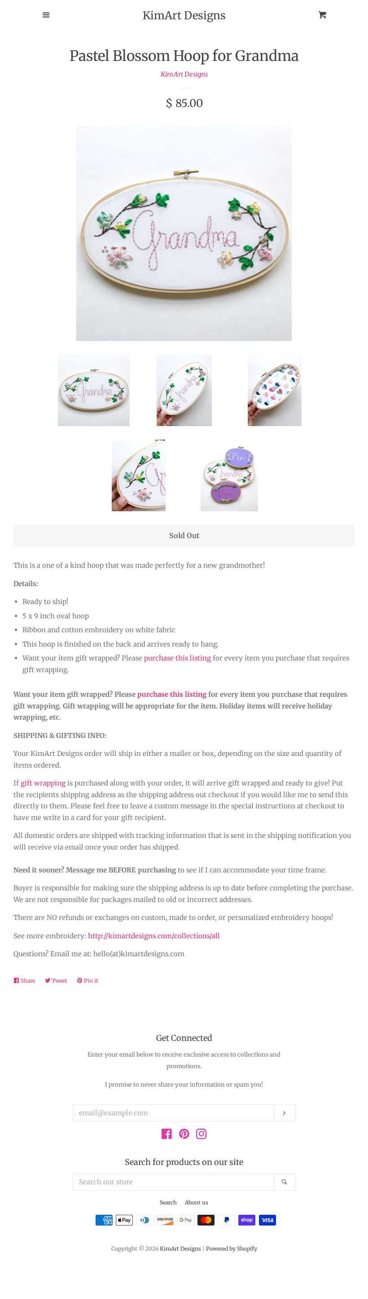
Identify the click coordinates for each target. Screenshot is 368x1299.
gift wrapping (43, 783)
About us (196, 1202)
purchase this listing (177, 658)
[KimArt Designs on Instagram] (201, 1135)
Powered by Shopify (231, 1248)
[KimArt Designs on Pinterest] (184, 1135)
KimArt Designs (184, 15)
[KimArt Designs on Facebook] (166, 1135)
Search (168, 1202)
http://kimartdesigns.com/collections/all (154, 936)
